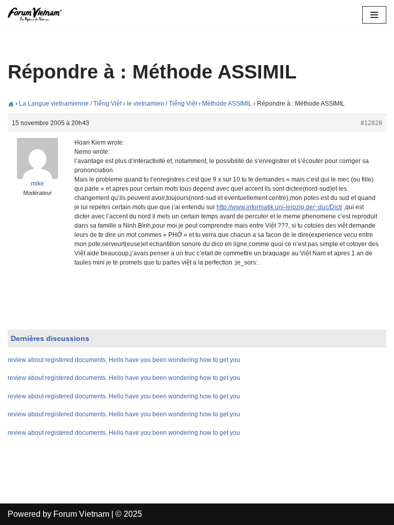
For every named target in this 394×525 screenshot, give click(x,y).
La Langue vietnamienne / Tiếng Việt (70, 103)
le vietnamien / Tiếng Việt (162, 103)
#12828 (371, 123)
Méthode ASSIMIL (227, 103)
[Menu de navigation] (374, 15)
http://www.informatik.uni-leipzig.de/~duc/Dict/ (279, 207)
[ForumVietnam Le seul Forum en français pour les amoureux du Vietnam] (38, 15)
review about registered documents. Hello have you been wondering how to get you (124, 360)
